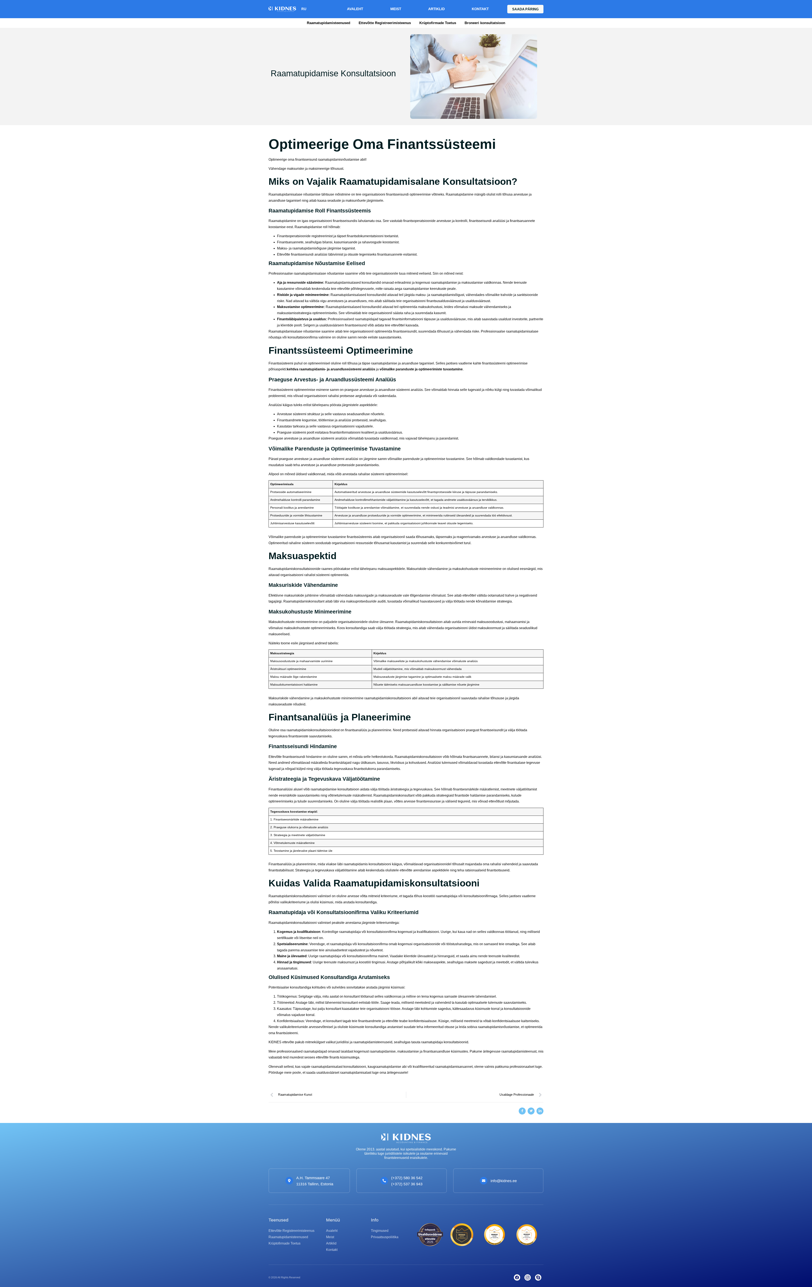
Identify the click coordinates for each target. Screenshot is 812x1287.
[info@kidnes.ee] (483, 1180)
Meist (395, 9)
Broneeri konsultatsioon (485, 23)
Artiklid (436, 9)
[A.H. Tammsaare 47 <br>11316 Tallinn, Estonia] (289, 1180)
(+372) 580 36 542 (406, 1178)
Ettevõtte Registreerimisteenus (385, 23)
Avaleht (355, 9)
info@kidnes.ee (504, 1181)
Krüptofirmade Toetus (437, 23)
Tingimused (379, 1230)
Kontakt (480, 9)
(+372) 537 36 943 (406, 1184)
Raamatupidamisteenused (328, 23)
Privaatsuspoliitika (384, 1237)
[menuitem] (303, 9)
